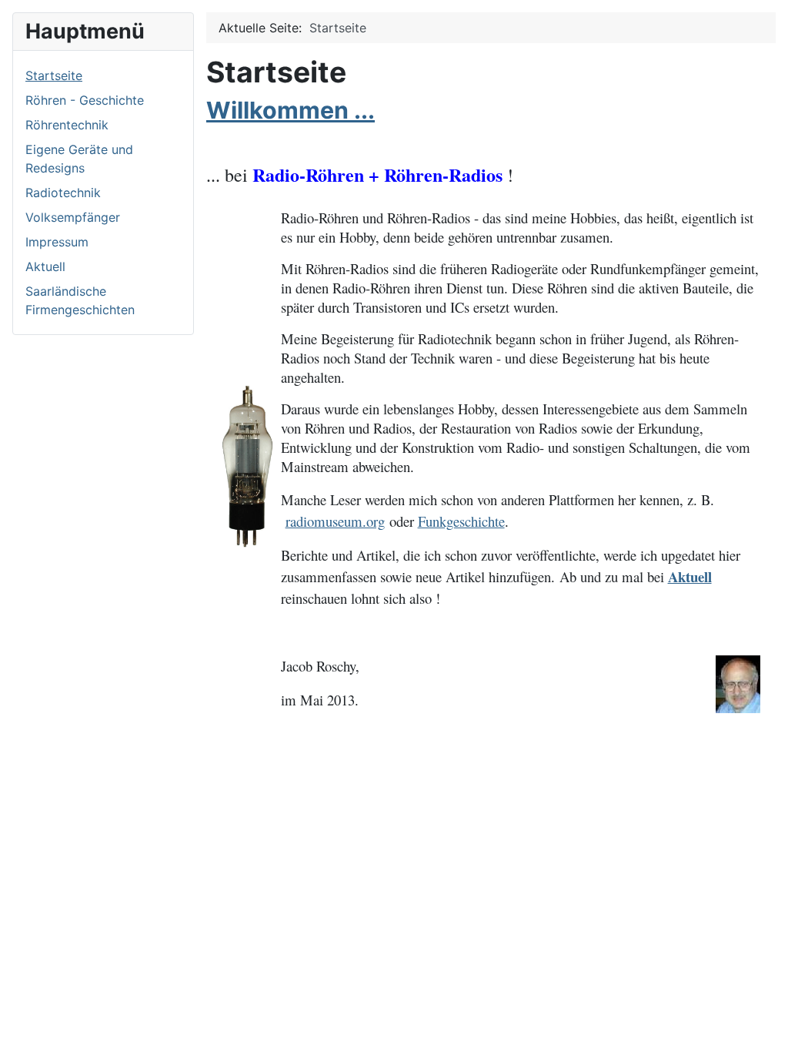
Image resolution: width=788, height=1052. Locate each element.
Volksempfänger (72, 217)
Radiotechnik (63, 192)
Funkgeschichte (461, 521)
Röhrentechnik (67, 124)
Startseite (53, 75)
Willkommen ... (290, 110)
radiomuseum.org (335, 521)
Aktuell (45, 266)
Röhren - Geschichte (84, 100)
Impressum (56, 242)
